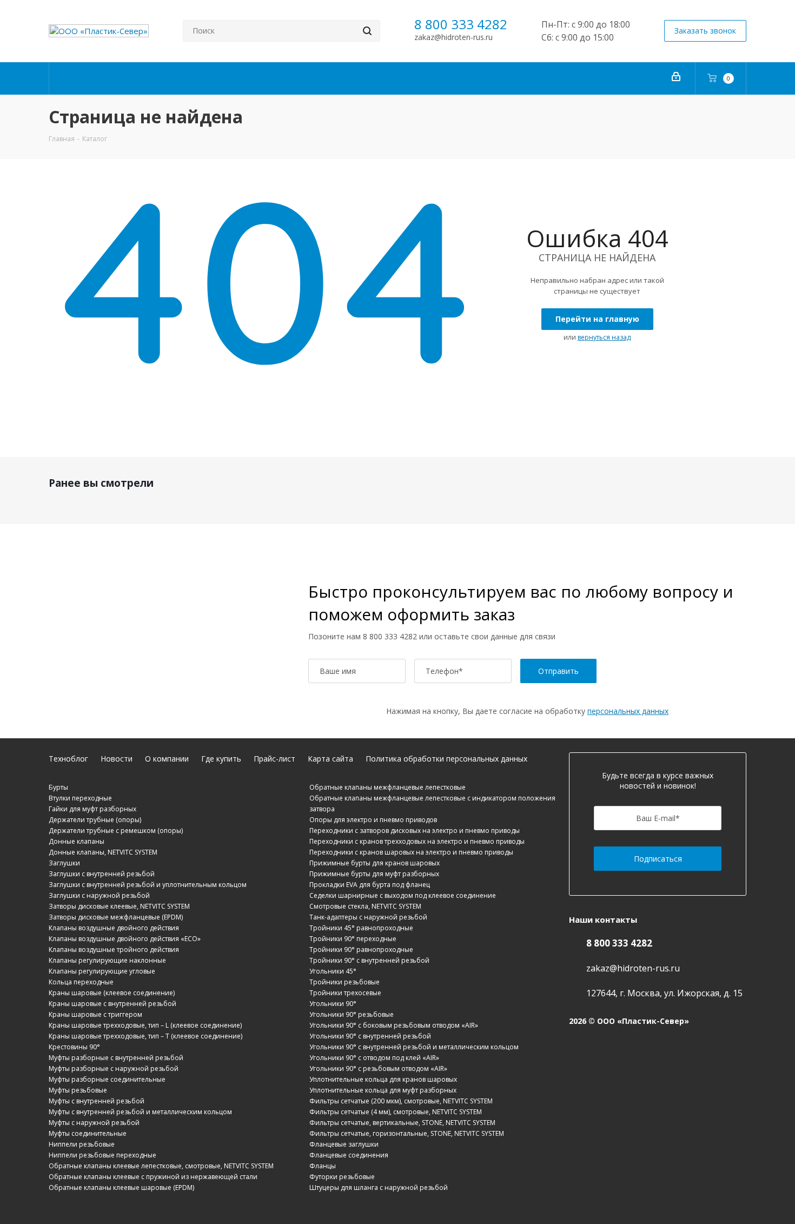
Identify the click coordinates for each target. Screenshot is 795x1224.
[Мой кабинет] (676, 78)
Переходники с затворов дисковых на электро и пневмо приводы (414, 830)
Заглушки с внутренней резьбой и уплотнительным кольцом (148, 884)
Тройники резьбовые (344, 982)
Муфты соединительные (88, 1133)
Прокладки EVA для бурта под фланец (369, 884)
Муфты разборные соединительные (107, 1079)
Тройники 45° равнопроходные (361, 927)
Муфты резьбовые (78, 1090)
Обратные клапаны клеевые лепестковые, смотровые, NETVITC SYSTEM (161, 1165)
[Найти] (367, 31)
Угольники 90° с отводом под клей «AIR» (374, 1057)
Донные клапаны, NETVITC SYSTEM (103, 852)
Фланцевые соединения (348, 1155)
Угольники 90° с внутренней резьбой (370, 1036)
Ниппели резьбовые (82, 1144)
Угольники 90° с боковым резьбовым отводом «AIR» (393, 1025)
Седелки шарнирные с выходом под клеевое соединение (402, 895)
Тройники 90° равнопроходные (361, 949)
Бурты (58, 787)
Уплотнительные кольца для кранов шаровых (383, 1079)
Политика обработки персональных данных (446, 758)
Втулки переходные (80, 798)
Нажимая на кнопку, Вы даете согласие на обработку (527, 711)
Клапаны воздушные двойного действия (114, 927)
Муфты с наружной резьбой (94, 1122)
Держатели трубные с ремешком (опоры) (116, 830)
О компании (167, 758)
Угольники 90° (332, 1003)
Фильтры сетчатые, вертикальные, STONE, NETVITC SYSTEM (402, 1122)
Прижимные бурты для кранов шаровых (374, 863)
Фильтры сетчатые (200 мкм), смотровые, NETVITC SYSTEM (401, 1101)
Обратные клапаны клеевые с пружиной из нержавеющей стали (153, 1176)
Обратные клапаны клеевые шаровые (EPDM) (121, 1187)
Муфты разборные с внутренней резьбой (116, 1057)
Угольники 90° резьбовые (351, 1014)
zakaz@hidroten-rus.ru (453, 37)
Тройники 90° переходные (352, 938)
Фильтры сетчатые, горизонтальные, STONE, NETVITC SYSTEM (406, 1133)
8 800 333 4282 (460, 24)
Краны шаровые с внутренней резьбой (112, 1003)
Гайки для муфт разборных (92, 808)
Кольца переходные (81, 982)
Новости (116, 758)
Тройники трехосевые (345, 992)
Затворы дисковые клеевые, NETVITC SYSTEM (119, 906)
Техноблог (68, 758)
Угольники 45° (332, 971)
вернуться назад (604, 337)
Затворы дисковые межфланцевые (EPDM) (116, 917)
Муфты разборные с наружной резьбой (113, 1068)
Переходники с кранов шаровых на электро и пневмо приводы (411, 852)
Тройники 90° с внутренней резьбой (369, 960)
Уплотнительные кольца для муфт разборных (382, 1090)
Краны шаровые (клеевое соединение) (112, 992)
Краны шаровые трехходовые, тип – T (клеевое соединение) (145, 1036)
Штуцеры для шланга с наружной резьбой (378, 1187)
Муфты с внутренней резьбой (96, 1101)
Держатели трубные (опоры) (95, 819)
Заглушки (64, 863)
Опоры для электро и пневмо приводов (373, 819)
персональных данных (627, 711)
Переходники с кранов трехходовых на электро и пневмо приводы (417, 841)
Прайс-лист (274, 758)
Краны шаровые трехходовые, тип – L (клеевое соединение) (145, 1025)
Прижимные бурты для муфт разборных (374, 873)
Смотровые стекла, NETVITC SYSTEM (365, 906)
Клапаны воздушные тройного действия (114, 949)
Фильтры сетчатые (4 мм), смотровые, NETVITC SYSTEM (395, 1111)
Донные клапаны (76, 841)
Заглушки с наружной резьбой (99, 895)
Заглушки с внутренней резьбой (102, 873)
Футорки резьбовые (342, 1176)
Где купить (221, 758)
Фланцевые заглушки (344, 1144)
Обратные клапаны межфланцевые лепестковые (387, 787)
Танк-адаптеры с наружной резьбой (368, 917)
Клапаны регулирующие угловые (102, 971)
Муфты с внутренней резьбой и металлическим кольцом (140, 1111)
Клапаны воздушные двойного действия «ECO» (125, 938)
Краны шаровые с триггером (95, 1014)
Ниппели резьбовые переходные (102, 1155)
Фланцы (322, 1165)
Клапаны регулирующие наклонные (107, 960)
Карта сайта (330, 758)
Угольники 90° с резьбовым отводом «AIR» (378, 1068)
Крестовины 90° (74, 1046)
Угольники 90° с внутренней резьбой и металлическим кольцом (414, 1046)
